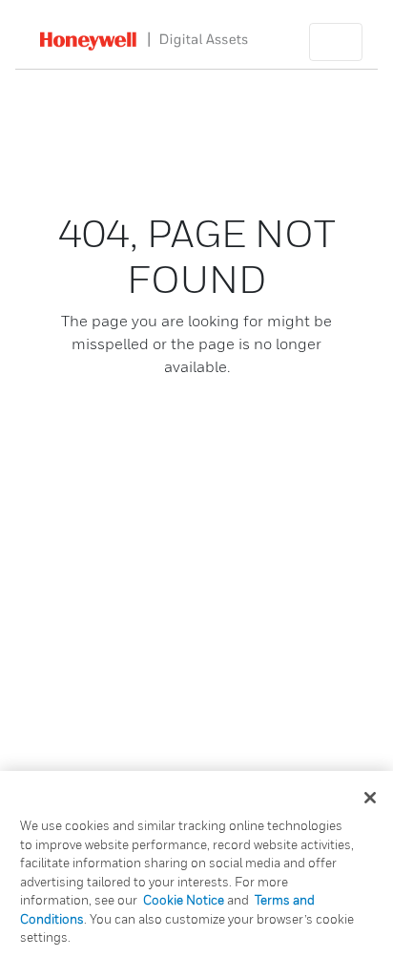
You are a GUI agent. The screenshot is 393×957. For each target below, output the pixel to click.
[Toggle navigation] (335, 42)
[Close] (370, 798)
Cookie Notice (183, 899)
